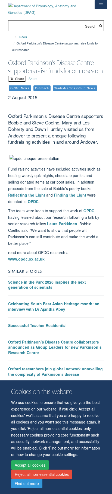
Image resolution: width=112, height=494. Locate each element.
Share (19, 78)
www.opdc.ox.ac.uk (26, 259)
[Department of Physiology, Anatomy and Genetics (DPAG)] (47, 7)
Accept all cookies (30, 465)
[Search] (101, 26)
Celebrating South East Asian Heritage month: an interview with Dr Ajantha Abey (53, 306)
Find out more (27, 483)
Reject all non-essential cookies (42, 474)
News (23, 37)
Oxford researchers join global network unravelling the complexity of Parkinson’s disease (55, 371)
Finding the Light (70, 195)
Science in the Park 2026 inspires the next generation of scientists (47, 284)
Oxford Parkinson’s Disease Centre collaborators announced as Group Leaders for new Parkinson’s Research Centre (55, 347)
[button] (101, 4)
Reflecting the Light (26, 195)
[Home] (13, 37)
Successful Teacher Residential (37, 325)
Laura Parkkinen (62, 223)
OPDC (33, 201)
